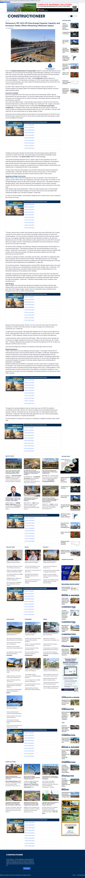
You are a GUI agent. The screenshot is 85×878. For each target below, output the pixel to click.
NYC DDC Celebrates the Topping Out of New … (31, 634)
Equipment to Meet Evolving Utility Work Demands (65, 552)
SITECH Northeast (30, 130)
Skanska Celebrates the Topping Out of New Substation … (14, 707)
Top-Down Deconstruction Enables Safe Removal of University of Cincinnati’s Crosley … (65, 615)
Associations (10, 619)
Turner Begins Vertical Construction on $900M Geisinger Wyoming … (33, 676)
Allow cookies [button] (7, 2)
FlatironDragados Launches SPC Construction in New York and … (51, 675)
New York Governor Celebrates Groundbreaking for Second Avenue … (14, 584)
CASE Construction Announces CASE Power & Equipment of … (14, 676)
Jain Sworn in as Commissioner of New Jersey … (33, 571)
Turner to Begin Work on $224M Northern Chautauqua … (32, 680)
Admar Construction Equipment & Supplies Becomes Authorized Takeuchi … (14, 685)
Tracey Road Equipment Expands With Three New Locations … (51, 683)
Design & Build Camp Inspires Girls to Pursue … (50, 644)
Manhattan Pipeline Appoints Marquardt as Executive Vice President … (31, 576)
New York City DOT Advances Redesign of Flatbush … (32, 652)
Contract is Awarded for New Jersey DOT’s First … (31, 648)
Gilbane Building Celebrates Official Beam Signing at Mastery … (32, 689)
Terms (74, 875)
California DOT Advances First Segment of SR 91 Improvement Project (66, 601)
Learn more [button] (37, 0)
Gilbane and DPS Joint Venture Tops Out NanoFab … (14, 716)
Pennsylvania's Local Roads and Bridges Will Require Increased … (51, 648)
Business (45, 655)
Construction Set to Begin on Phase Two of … (50, 567)
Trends (45, 619)
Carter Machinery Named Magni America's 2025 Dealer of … (14, 690)
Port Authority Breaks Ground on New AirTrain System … (32, 684)
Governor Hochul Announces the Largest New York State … (14, 726)
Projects (45, 547)
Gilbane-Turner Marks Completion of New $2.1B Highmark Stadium (15, 571)
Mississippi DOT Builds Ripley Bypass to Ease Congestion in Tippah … (65, 628)
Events (8, 692)
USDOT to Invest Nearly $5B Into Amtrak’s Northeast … (32, 644)
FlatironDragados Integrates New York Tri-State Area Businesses (51, 687)
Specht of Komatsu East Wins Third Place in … (13, 680)
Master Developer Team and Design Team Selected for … (50, 561)
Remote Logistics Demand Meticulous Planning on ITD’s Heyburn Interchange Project (66, 754)
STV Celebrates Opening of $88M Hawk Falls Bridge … (15, 575)
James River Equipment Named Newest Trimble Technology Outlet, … (14, 671)
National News (66, 20)
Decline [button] (2, 2)
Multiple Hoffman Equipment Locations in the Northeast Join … (51, 670)
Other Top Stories (11, 761)
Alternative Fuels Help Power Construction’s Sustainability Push (66, 67)
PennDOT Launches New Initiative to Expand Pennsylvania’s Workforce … (33, 640)
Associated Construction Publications (12, 875)
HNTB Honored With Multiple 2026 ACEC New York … (13, 634)
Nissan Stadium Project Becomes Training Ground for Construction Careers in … (66, 652)
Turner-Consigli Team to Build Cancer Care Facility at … (32, 670)
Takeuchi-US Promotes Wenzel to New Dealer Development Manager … (33, 581)
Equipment (9, 655)
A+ (73, 16)
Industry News (10, 456)
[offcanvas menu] (76, 16)
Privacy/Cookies (81, 875)
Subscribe (26, 868)
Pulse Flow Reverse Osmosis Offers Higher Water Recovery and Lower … (66, 728)
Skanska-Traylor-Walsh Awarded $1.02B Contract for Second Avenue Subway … (50, 581)
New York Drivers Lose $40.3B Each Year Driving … (50, 634)
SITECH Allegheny (29, 125)
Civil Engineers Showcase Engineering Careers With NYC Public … (14, 721)
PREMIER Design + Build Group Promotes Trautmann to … (14, 579)
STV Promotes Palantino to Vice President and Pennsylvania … (32, 567)
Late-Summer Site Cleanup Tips (65, 42)
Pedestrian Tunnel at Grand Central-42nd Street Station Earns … (15, 648)
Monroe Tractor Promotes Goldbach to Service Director (13, 561)
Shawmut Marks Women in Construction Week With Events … (15, 712)
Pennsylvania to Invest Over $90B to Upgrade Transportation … (51, 571)
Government (28, 619)
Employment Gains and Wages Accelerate (66, 82)
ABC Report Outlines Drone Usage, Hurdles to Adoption (65, 515)
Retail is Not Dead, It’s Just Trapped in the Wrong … (66, 589)
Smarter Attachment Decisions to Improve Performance (65, 26)
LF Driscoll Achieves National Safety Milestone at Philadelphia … (51, 652)
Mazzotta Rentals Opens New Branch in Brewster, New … (50, 679)
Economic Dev (29, 655)
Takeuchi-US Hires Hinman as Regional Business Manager (32, 561)
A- (69, 16)
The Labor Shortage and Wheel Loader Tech (65, 506)
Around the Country (68, 559)
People (27, 547)
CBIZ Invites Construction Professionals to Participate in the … (51, 640)
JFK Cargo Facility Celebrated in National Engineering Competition (15, 639)
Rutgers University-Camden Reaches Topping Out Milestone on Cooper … (50, 576)
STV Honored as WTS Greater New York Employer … (14, 643)
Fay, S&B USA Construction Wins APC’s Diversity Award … (14, 652)
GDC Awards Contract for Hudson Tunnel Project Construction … (14, 567)
